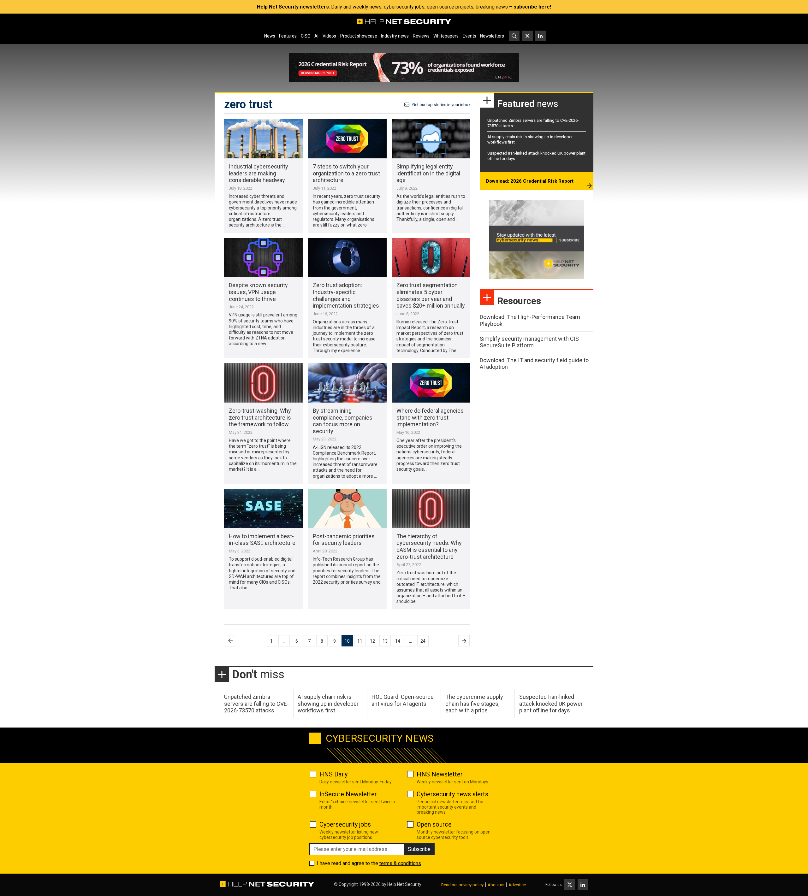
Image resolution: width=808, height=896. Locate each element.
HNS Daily (333, 774)
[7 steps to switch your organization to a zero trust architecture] (347, 138)
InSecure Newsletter (348, 794)
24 (422, 641)
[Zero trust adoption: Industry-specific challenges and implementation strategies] (347, 257)
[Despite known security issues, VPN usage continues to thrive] (263, 257)
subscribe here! (532, 7)
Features (288, 35)
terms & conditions (400, 863)
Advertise (517, 884)
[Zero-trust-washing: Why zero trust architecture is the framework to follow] (263, 383)
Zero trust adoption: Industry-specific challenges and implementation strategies (346, 295)
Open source (434, 824)
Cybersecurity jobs (345, 824)
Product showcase (358, 35)
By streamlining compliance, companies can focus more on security (342, 420)
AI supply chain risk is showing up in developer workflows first (328, 703)
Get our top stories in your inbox (441, 105)
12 (372, 641)
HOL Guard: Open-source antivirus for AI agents (402, 700)
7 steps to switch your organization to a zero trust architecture (346, 173)
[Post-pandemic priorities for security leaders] (347, 508)
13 (385, 641)
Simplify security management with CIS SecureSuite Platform (529, 342)
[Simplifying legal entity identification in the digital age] (431, 138)
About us (496, 884)
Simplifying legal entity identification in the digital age (428, 173)
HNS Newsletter (440, 774)
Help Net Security (404, 884)
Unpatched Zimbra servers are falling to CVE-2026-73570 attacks (256, 703)
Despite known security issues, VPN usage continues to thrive (258, 292)
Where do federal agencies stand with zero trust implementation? (430, 417)
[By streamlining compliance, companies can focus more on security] (347, 383)
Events (469, 35)
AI (316, 35)
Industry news (395, 35)
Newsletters (492, 35)
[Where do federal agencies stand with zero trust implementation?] (431, 383)
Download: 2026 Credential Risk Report (529, 181)
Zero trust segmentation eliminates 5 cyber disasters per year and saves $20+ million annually (430, 295)
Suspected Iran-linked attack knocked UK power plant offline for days (551, 703)
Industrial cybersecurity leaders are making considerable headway (258, 173)
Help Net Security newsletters (293, 7)
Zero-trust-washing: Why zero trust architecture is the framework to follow (260, 417)
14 (397, 641)
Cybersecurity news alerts (452, 794)
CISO (306, 35)
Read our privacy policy (462, 884)
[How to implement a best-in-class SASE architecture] (263, 508)
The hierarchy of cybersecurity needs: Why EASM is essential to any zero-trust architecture (429, 546)
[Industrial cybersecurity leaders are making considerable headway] (263, 138)
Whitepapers (446, 35)
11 (359, 641)
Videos (329, 35)
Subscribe (419, 849)
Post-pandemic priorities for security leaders (344, 539)
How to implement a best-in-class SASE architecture (262, 539)
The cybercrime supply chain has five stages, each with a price (474, 703)
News (269, 35)
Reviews (421, 35)
